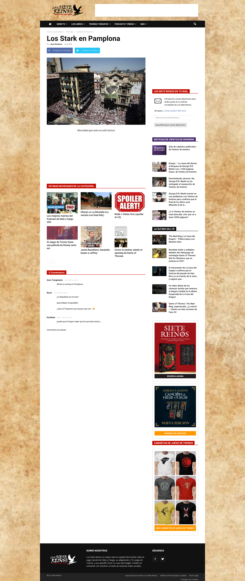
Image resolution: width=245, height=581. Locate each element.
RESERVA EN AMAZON (175, 433)
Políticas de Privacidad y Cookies (173, 575)
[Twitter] (162, 559)
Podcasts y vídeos (124, 24)
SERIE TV (61, 24)
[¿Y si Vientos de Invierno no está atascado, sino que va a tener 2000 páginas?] (159, 215)
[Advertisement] (146, 10)
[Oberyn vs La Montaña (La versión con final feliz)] (96, 200)
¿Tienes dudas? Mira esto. (175, 111)
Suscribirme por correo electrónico (170, 125)
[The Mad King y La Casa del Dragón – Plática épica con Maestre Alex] (159, 240)
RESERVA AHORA (175, 376)
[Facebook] (155, 559)
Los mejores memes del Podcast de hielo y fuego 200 (60, 218)
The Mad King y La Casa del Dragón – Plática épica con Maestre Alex (182, 239)
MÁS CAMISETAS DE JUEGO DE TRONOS (175, 528)
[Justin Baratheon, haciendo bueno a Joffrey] (96, 236)
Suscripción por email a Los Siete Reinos (141, 575)
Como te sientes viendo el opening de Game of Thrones (128, 252)
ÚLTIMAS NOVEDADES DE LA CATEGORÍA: (71, 186)
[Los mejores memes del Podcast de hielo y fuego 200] (62, 202)
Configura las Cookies (189, 579)
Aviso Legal (193, 575)
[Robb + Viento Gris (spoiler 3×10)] (130, 202)
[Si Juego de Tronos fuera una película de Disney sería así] (62, 233)
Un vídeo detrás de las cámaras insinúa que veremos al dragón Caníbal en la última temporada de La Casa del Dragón (183, 291)
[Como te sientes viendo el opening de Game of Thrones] (130, 236)
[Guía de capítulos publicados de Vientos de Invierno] (159, 150)
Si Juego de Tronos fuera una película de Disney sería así (61, 245)
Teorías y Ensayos (98, 24)
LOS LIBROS (77, 24)
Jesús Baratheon (56, 44)
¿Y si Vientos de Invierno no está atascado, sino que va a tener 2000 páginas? (182, 214)
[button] (194, 24)
